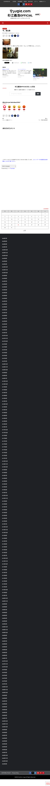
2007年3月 (4, 678)
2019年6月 (4, 395)
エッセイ (4, 28)
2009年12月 (5, 598)
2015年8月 (4, 504)
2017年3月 (4, 452)
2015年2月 (4, 521)
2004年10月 (5, 761)
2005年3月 (4, 746)
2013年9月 (4, 566)
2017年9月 (4, 435)
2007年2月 (4, 681)
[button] (3, 22)
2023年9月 (4, 295)
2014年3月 (4, 549)
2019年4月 (4, 398)
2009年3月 (4, 621)
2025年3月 (4, 261)
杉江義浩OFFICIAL (20, 15)
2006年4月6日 (11, 33)
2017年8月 (4, 438)
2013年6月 (4, 575)
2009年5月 (4, 615)
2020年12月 (5, 364)
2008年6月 (4, 644)
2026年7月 (4, 238)
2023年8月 (4, 298)
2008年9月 (4, 635)
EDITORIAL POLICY (6, 773)
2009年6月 (4, 612)
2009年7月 (4, 609)
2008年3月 (4, 652)
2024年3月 (4, 292)
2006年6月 (4, 704)
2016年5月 (4, 481)
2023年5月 (4, 307)
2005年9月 (4, 729)
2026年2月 (4, 244)
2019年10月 (5, 384)
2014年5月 (4, 546)
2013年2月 (4, 586)
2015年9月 (4, 501)
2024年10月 (5, 272)
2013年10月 (5, 564)
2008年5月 (4, 646)
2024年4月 (4, 289)
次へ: (43, 119)
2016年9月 (4, 469)
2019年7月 (4, 392)
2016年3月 (4, 486)
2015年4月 (4, 515)
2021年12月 (5, 335)
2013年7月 (4, 572)
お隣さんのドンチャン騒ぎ (38, 77)
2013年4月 (4, 581)
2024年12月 (5, 267)
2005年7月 (4, 735)
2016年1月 (4, 492)
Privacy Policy (15, 773)
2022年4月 (4, 324)
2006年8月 (4, 698)
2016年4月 (4, 484)
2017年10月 (5, 432)
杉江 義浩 (5, 33)
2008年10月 (5, 632)
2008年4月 (4, 649)
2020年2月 (4, 375)
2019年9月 (4, 387)
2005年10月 (5, 726)
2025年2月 (4, 264)
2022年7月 (4, 318)
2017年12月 (5, 429)
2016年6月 (4, 478)
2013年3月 (4, 584)
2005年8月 (4, 732)
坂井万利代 (30, 1)
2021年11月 (5, 338)
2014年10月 (5, 532)
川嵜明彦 (14, 1)
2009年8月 (4, 606)
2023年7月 (4, 301)
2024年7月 (4, 281)
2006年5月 (4, 706)
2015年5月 (4, 512)
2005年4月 (4, 744)
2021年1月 (4, 361)
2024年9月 (4, 275)
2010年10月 (5, 589)
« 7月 (24, 230)
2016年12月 (5, 461)
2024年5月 (4, 287)
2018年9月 (4, 407)
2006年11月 (5, 689)
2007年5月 (4, 672)
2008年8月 (4, 638)
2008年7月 (4, 641)
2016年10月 (5, 466)
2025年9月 (4, 258)
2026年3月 (4, 241)
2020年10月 (5, 369)
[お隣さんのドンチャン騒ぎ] (40, 73)
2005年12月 (5, 721)
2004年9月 (4, 764)
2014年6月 (4, 544)
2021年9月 (4, 344)
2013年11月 (5, 561)
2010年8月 (4, 592)
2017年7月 (4, 441)
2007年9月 (4, 669)
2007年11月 (5, 664)
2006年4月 (4, 709)
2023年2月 (4, 309)
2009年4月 (4, 618)
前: (7, 119)
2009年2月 (4, 624)
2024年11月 (5, 269)
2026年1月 (4, 247)
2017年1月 (4, 458)
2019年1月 (4, 401)
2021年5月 (4, 352)
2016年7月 (4, 475)
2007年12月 (5, 661)
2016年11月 (5, 464)
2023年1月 (4, 312)
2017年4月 (4, 449)
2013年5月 (4, 578)
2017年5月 (4, 446)
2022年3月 (4, 327)
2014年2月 (4, 552)
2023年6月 (4, 304)
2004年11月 (5, 758)
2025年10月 (5, 255)
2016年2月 (4, 489)
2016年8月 (4, 472)
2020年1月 (4, 378)
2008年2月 (4, 655)
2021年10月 (5, 341)
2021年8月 (4, 347)
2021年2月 (4, 358)
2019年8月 (4, 389)
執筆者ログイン (42, 1)
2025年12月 (5, 249)
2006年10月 (5, 692)
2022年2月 (4, 329)
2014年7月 (4, 541)
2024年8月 (4, 278)
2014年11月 (5, 529)
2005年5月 (4, 741)
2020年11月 (5, 367)
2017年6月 (4, 444)
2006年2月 (4, 715)
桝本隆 (25, 1)
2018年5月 (4, 415)
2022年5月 (4, 321)
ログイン (36, 1)
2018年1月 (4, 426)
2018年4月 (4, 418)
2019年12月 (5, 381)
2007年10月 (5, 666)
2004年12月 (5, 755)
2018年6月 (4, 412)
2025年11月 (5, 252)
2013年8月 (4, 569)
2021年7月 (4, 349)
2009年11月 (5, 601)
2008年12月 (5, 626)
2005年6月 (4, 738)
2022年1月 (4, 332)
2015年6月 (4, 509)
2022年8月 (4, 315)
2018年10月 (5, 404)
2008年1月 (4, 658)
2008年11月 (5, 629)
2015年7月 (4, 506)
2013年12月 (5, 558)
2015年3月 (4, 518)
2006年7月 (4, 701)
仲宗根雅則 (20, 1)
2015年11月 (5, 498)
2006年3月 (4, 712)
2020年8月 (4, 372)
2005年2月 (4, 749)
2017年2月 (4, 455)
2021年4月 (4, 355)
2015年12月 (5, 495)
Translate (12, 168)
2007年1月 (4, 684)
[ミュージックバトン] (25, 73)
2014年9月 (4, 535)
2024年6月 (4, 284)
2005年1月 (4, 752)
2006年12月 (5, 686)
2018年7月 (4, 409)
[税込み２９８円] (10, 73)
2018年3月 (4, 421)
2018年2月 (4, 424)
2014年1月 (4, 555)
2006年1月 (4, 718)
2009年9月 (4, 604)
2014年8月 (4, 538)
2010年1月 (4, 595)
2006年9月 (4, 695)
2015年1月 (4, 524)
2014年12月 (5, 526)
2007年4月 (4, 675)
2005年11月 (5, 724)
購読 (38, 93)
